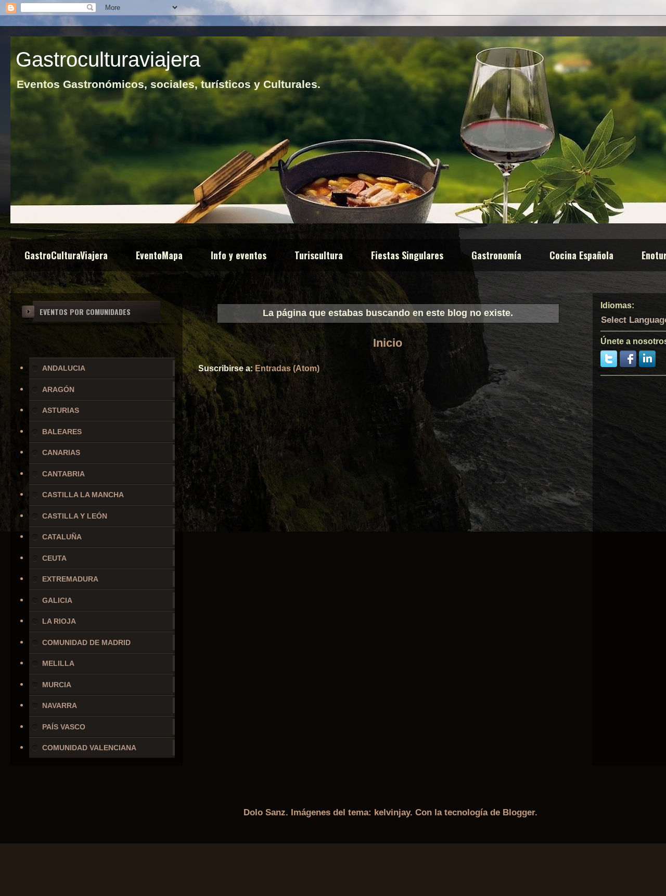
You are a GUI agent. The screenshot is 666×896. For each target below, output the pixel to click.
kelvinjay (392, 812)
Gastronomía (496, 255)
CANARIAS (61, 452)
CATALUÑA (62, 537)
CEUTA (54, 558)
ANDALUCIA (63, 368)
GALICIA (57, 600)
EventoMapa (159, 255)
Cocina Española (581, 255)
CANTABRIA (63, 474)
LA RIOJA (59, 621)
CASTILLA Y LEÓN (74, 516)
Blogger (519, 812)
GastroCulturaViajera (66, 255)
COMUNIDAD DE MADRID (86, 642)
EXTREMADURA (70, 579)
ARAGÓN (58, 389)
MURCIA (56, 684)
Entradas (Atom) (287, 368)
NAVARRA (59, 705)
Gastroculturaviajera (108, 59)
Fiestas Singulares (407, 255)
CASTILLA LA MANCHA (83, 494)
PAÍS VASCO (63, 727)
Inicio (387, 342)
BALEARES (62, 431)
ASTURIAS (60, 410)
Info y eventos (238, 255)
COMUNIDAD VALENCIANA (89, 747)
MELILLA (58, 663)
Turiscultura (318, 255)
